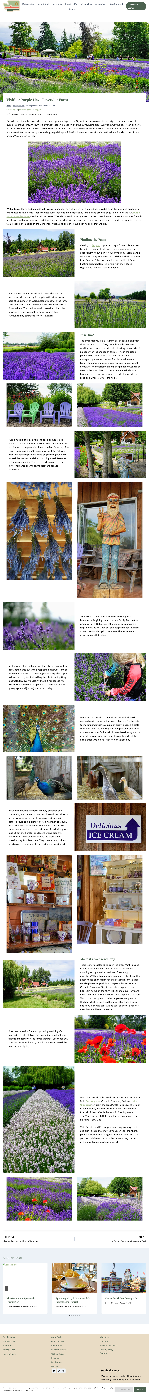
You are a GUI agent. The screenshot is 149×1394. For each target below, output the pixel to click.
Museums (56, 1358)
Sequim (38, 110)
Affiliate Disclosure (109, 1345)
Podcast (55, 1366)
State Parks (56, 1337)
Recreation (57, 4)
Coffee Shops (57, 1354)
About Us (104, 1337)
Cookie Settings (124, 1389)
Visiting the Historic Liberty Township (20, 1239)
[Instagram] (59, 1371)
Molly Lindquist (14, 1306)
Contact (104, 1341)
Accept (140, 1389)
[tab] (69, 1315)
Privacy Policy (106, 1349)
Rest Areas (56, 1345)
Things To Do (12, 110)
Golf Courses (57, 1341)
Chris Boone (13, 114)
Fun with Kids (86, 4)
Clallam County (26, 110)
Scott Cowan (113, 1303)
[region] (74, 1388)
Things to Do (71, 4)
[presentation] (25, 1278)
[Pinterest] (63, 1371)
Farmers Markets (59, 1349)
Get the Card (116, 4)
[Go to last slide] (6, 1288)
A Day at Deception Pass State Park (129, 1239)
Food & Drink (43, 4)
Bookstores (56, 1362)
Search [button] (72, 9)
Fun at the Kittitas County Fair (121, 1298)
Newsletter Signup (133, 6)
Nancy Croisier (63, 1306)
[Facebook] (54, 1371)
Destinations (28, 4)
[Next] (142, 1288)
